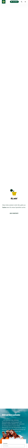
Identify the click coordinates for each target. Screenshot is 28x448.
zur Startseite (14, 213)
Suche (4, 207)
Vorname (5, 443)
